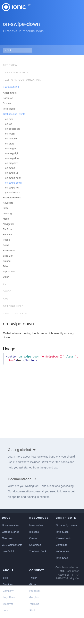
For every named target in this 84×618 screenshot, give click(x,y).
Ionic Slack (62, 531)
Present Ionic (63, 538)
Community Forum (66, 525)
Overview (10, 64)
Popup (6, 239)
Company (8, 590)
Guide (7, 291)
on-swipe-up (12, 172)
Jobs (5, 610)
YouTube (34, 604)
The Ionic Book (37, 551)
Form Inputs (9, 108)
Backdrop (8, 97)
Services (8, 584)
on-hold (9, 119)
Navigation (8, 223)
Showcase (35, 545)
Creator (33, 538)
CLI (5, 283)
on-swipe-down (13, 182)
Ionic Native (36, 525)
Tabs (5, 266)
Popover (7, 234)
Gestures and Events (14, 113)
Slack (32, 610)
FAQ (5, 298)
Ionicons (34, 531)
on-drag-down (12, 158)
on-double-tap (12, 128)
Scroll (6, 244)
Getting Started (10, 531)
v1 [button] (30, 4)
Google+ (34, 597)
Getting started (20, 449)
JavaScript (11, 87)
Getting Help (13, 305)
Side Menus (9, 250)
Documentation (20, 478)
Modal (6, 218)
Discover (8, 604)
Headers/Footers (12, 197)
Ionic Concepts (15, 313)
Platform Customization (22, 79)
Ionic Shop (62, 558)
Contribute (61, 545)
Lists (5, 208)
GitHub (33, 584)
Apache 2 (63, 574)
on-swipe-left (12, 187)
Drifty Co (74, 578)
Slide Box (8, 255)
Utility (6, 276)
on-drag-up (11, 148)
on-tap (8, 123)
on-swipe (10, 167)
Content (7, 103)
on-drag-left (11, 163)
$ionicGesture (12, 192)
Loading (7, 213)
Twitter (33, 577)
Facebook (34, 590)
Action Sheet (9, 92)
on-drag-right (12, 153)
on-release (11, 138)
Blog (5, 577)
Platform (7, 229)
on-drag (9, 143)
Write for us (62, 551)
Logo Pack (9, 597)
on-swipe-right (13, 177)
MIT (62, 571)
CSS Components (16, 72)
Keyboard (8, 202)
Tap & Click (9, 271)
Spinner (7, 260)
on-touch (10, 133)
